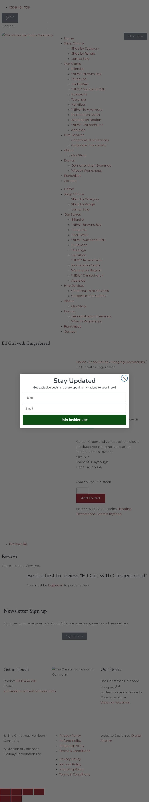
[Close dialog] (124, 378)
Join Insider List (74, 419)
